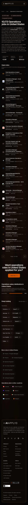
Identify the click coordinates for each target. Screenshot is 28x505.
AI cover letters (6, 473)
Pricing (5, 446)
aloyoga (6, 313)
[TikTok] (14, 438)
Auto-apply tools (7, 465)
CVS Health (16, 313)
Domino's (6, 309)
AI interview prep (7, 475)
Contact (5, 456)
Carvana (6, 317)
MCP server (6, 448)
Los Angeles (7, 337)
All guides (5, 463)
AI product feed (18, 468)
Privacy (10, 495)
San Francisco (8, 329)
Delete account (6, 499)
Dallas (5, 341)
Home (3, 11)
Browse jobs (18, 448)
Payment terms (6, 497)
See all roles (22, 301)
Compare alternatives (18, 454)
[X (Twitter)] (11, 438)
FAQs (4, 451)
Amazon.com (7, 321)
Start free (13, 275)
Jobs (7, 11)
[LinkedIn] (18, 438)
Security (14, 499)
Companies (18, 451)
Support (5, 495)
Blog (16, 446)
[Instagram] (8, 438)
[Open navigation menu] (24, 3)
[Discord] (4, 438)
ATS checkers (6, 468)
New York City (7, 333)
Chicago (19, 333)
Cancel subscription (16, 497)
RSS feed (17, 465)
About (4, 453)
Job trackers (6, 478)
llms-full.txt (18, 463)
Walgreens (16, 317)
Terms (15, 495)
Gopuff (16, 309)
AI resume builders (7, 470)
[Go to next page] (24, 256)
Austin (17, 337)
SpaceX (18, 321)
